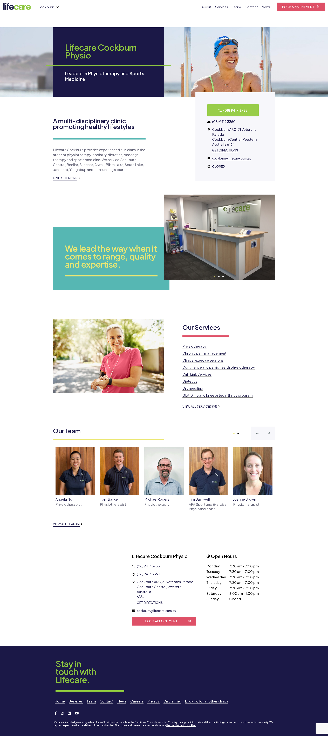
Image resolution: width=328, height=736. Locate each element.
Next (182, 273)
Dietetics (189, 381)
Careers (137, 701)
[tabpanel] (219, 237)
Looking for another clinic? (206, 701)
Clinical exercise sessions (202, 360)
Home (60, 701)
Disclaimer (172, 701)
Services (221, 7)
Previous (170, 273)
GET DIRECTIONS (225, 150)
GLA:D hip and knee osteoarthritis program (217, 395)
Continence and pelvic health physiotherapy (218, 367)
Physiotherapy (194, 346)
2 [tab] (219, 276)
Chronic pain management (204, 353)
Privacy (153, 701)
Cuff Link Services (196, 374)
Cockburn (46, 7)
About (206, 7)
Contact (251, 7)
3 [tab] (223, 276)
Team (236, 7)
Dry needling (192, 388)
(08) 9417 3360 (224, 121)
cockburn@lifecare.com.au (231, 158)
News (266, 7)
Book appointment (298, 7)
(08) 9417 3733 (148, 566)
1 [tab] (214, 276)
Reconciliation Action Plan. (181, 725)
